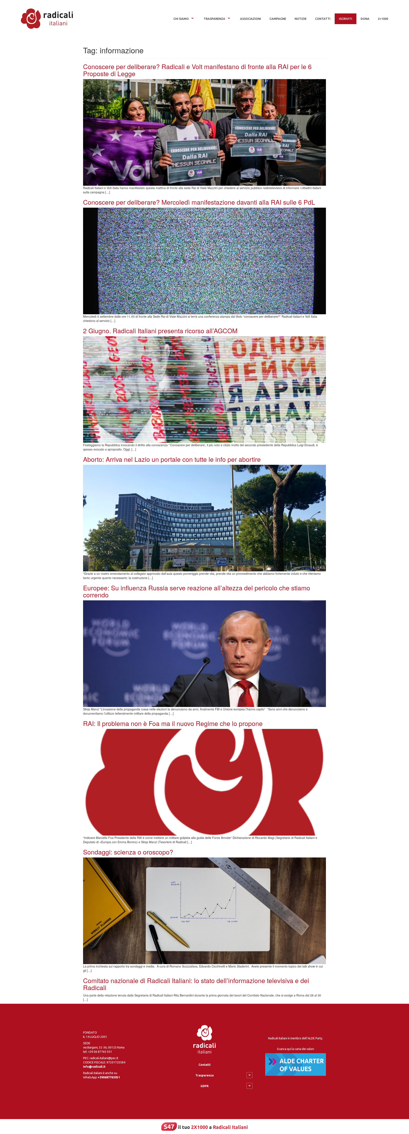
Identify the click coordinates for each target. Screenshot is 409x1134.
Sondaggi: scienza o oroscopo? (128, 851)
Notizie (301, 18)
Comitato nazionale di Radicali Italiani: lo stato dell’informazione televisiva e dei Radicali (196, 984)
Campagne (277, 18)
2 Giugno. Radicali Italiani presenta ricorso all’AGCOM (160, 330)
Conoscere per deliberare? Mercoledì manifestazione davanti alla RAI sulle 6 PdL (199, 202)
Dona (365, 18)
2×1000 (383, 18)
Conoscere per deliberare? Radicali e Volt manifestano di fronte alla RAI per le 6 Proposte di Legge (197, 70)
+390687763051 (109, 1077)
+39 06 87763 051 (100, 1051)
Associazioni (250, 18)
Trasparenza (214, 18)
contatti (322, 18)
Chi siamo (181, 18)
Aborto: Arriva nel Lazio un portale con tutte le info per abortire (172, 459)
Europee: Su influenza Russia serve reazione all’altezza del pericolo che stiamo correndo (196, 591)
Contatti (204, 1064)
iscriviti (345, 18)
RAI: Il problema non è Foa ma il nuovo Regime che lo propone (173, 723)
